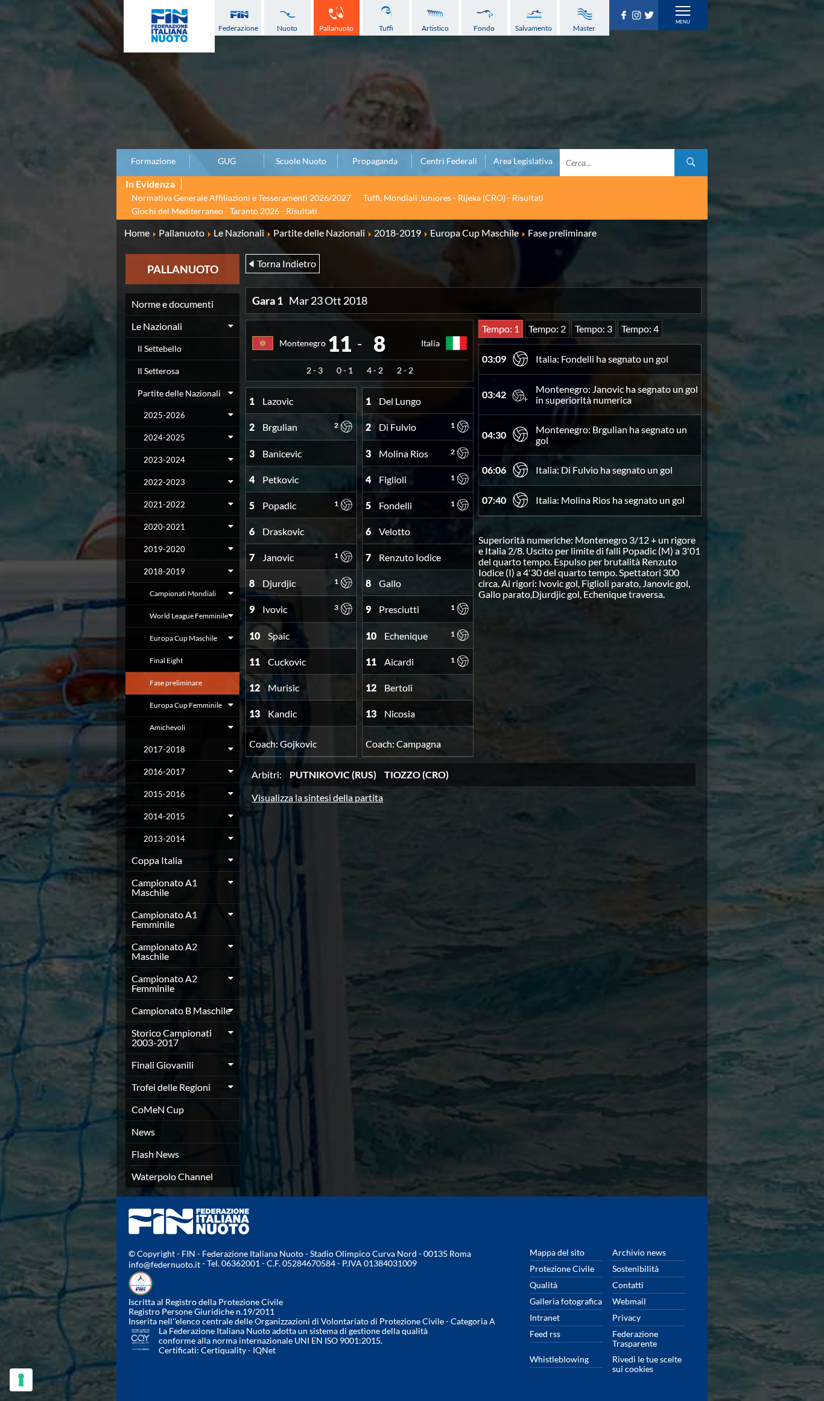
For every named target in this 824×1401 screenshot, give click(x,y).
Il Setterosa (158, 371)
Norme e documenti (173, 304)
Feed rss (545, 1334)
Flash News (155, 1154)
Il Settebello (160, 348)
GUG (227, 161)
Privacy (626, 1317)
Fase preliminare (176, 682)
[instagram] (638, 15)
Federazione (238, 28)
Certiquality (223, 1350)
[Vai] (691, 162)
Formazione (153, 161)
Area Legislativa (523, 161)
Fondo (484, 28)
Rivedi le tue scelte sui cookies (647, 1364)
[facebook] (625, 15)
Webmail (629, 1301)
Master (584, 28)
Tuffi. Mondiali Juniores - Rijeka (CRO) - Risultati (453, 197)
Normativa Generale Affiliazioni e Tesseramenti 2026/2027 (241, 197)
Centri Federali (448, 161)
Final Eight (166, 660)
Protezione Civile (562, 1268)
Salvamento (533, 28)
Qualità (543, 1285)
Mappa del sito (557, 1252)
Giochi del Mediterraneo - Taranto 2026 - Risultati (224, 211)
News (143, 1131)
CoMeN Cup (158, 1109)
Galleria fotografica (566, 1301)
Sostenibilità (635, 1268)
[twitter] (650, 15)
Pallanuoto (336, 28)
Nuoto (287, 28)
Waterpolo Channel (172, 1176)
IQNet (264, 1350)
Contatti (628, 1285)
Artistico (435, 28)
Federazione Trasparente (635, 1339)
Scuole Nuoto (301, 161)
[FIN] (169, 26)
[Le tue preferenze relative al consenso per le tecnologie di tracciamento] (21, 1379)
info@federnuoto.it (164, 1264)
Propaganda (375, 161)
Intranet (545, 1317)
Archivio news (639, 1252)
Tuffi (386, 28)
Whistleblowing (559, 1359)
